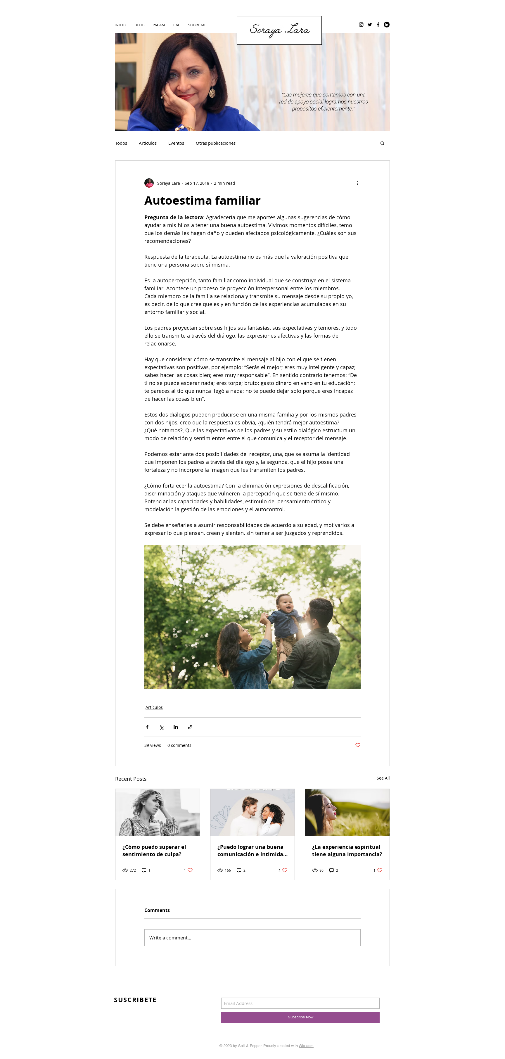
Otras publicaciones (216, 143)
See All (383, 778)
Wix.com (306, 1046)
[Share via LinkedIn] (176, 727)
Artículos (148, 143)
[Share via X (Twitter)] (161, 727)
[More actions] (357, 182)
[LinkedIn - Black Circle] (387, 24)
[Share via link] (190, 727)
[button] (382, 143)
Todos (121, 143)
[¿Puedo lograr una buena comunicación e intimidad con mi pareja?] (252, 812)
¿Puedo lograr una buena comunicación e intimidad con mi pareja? (251, 850)
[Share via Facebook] (147, 727)
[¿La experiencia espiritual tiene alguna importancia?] (347, 812)
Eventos (176, 143)
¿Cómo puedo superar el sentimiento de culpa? (154, 850)
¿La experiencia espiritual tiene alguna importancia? (347, 850)
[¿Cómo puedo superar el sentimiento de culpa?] (157, 812)
